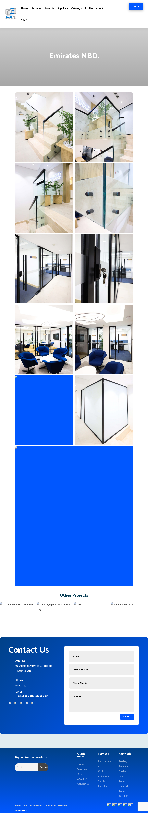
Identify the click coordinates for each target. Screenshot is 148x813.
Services (36, 8)
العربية (24, 19)
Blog (79, 774)
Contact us (83, 784)
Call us (136, 7)
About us (101, 8)
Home (24, 8)
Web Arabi (22, 810)
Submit (127, 716)
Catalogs (76, 8)
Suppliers (62, 8)
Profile (89, 8)
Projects (49, 8)
